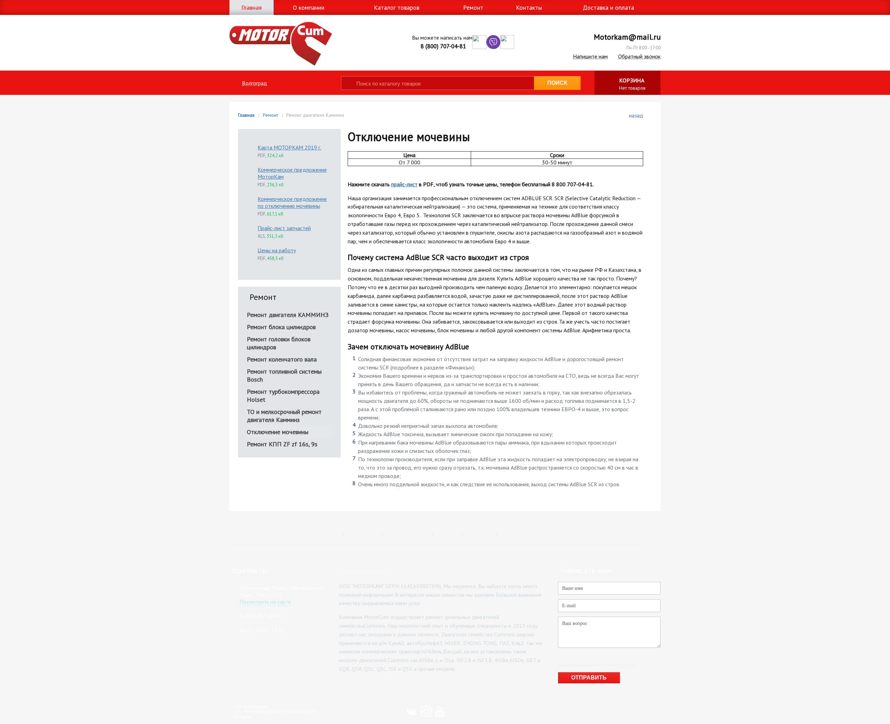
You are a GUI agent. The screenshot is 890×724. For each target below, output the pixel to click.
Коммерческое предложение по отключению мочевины (292, 202)
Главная (246, 115)
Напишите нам (590, 56)
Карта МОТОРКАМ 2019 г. (289, 147)
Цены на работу (277, 250)
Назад (636, 115)
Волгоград (254, 83)
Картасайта (242, 716)
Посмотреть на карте (265, 601)
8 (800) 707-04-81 (443, 46)
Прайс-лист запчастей (284, 228)
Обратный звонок (639, 56)
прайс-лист (404, 184)
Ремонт (270, 115)
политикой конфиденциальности (597, 664)
